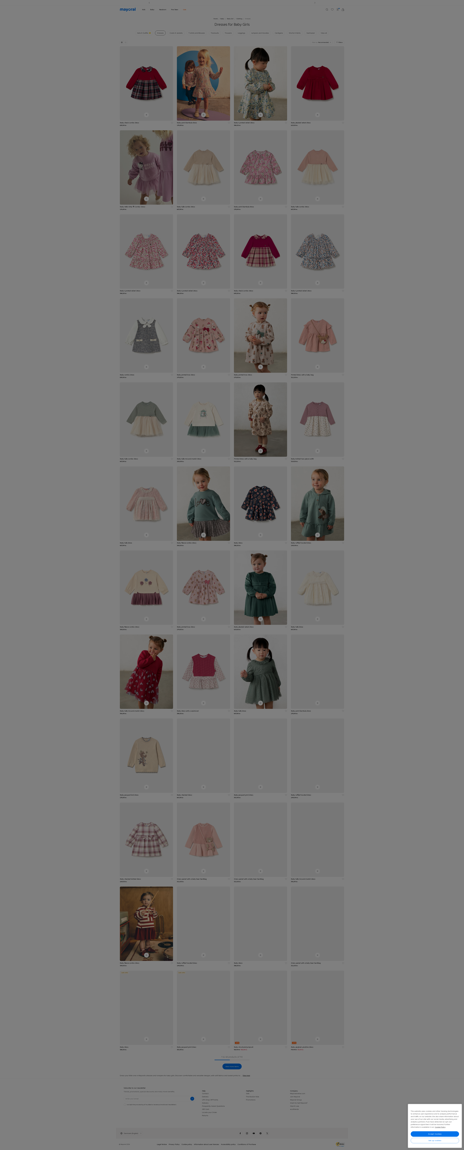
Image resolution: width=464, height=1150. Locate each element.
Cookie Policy (440, 1127)
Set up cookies (434, 1140)
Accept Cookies (435, 1134)
